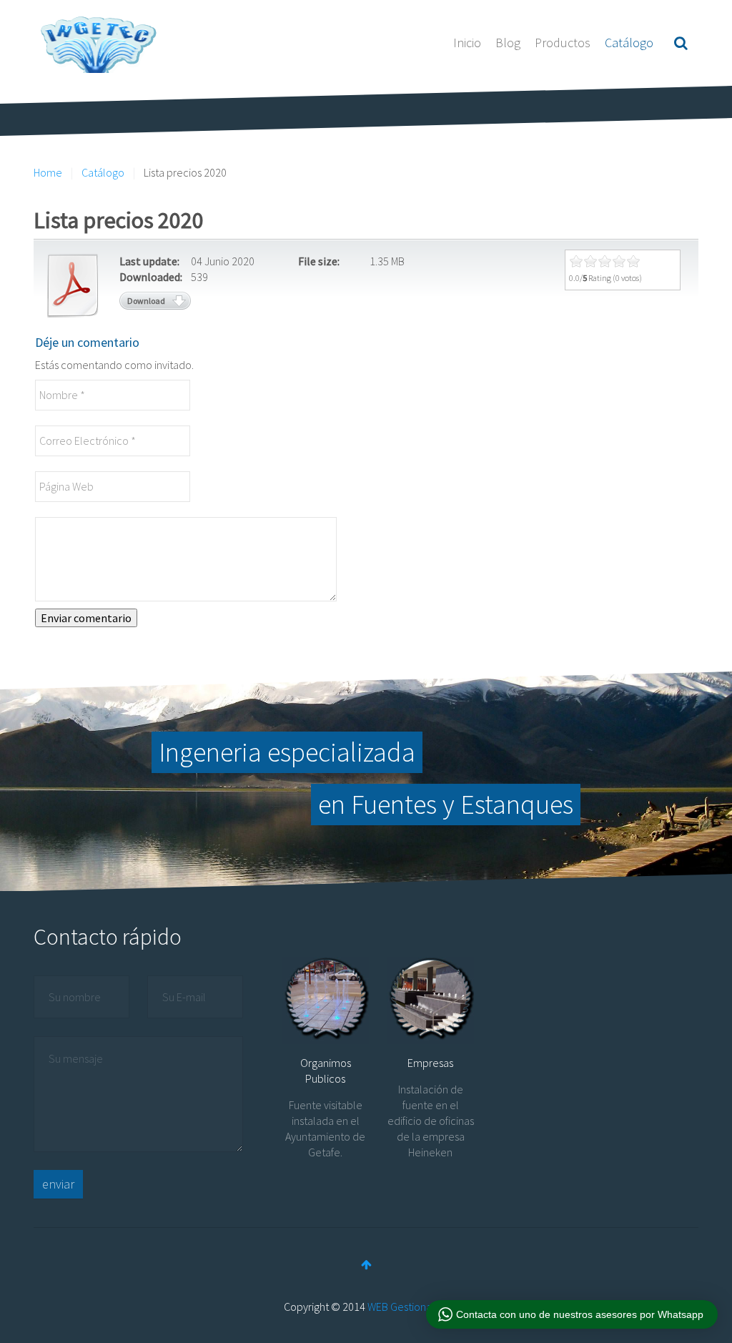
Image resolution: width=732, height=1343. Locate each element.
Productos (562, 42)
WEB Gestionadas (407, 1306)
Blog (507, 42)
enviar (58, 1184)
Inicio (467, 42)
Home (48, 172)
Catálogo (629, 42)
